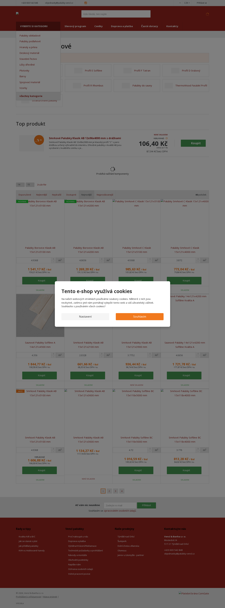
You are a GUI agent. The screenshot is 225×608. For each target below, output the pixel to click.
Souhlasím (139, 316)
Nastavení (85, 316)
